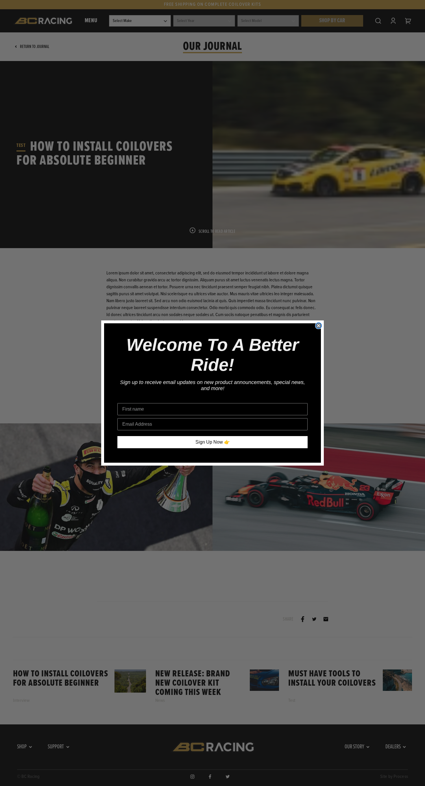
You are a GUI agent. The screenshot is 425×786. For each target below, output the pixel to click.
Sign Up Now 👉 (212, 442)
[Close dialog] (318, 326)
